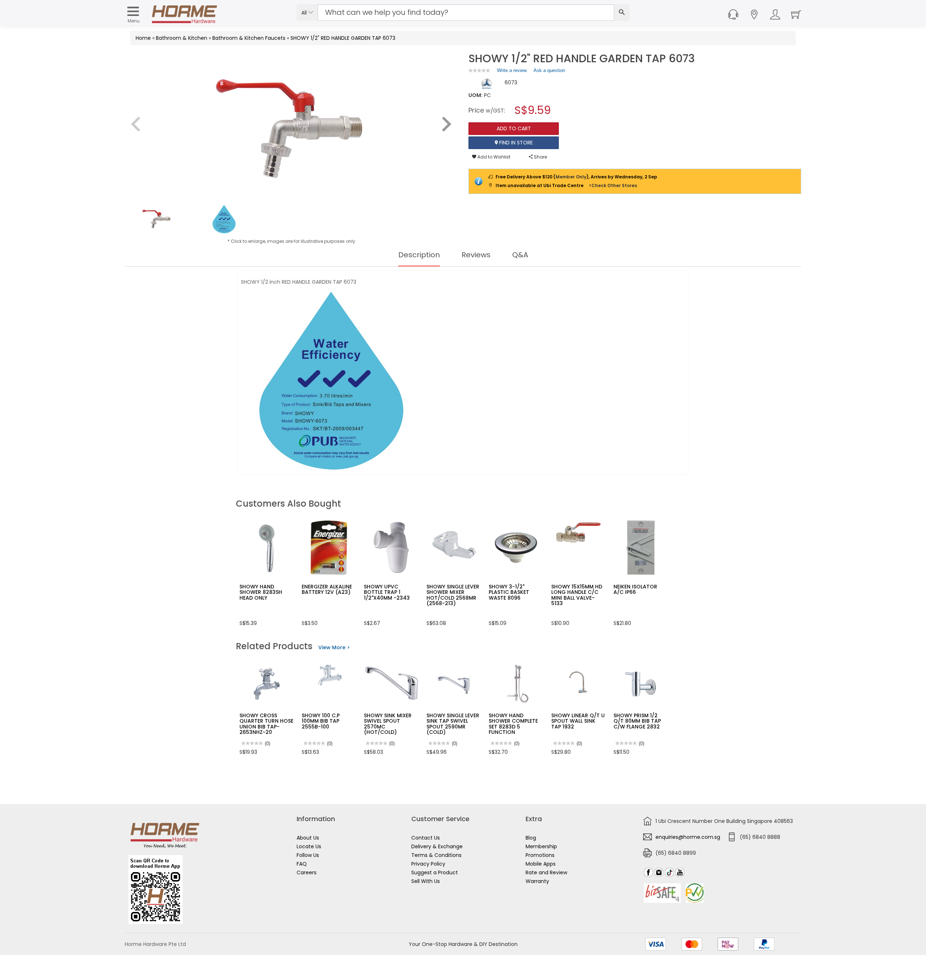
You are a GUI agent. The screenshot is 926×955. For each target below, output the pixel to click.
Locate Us (309, 846)
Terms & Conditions (436, 855)
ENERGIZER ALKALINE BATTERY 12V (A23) (327, 589)
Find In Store (515, 142)
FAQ (302, 863)
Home (143, 38)
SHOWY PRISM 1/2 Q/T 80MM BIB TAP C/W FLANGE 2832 (637, 721)
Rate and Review (546, 872)
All (304, 12)
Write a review (512, 72)
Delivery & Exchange (437, 846)
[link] (479, 70)
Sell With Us (425, 881)
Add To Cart (514, 128)
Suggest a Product (434, 872)
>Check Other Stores (613, 185)
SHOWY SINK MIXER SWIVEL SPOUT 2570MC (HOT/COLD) (388, 724)
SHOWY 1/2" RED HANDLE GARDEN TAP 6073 (342, 38)
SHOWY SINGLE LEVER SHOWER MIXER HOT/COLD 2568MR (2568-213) (452, 595)
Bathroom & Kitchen (181, 38)
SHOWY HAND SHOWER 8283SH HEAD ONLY (260, 592)
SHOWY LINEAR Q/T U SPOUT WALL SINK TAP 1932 (578, 721)
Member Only (571, 177)
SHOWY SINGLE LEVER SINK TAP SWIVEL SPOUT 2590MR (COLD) (452, 724)
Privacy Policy (428, 863)
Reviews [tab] (476, 255)
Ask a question (549, 70)
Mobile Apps (541, 863)
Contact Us (425, 837)
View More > (334, 647)
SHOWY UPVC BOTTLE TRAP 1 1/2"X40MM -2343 (387, 592)
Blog (531, 837)
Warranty (537, 881)
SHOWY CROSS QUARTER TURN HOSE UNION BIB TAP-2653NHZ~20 (266, 724)
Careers (307, 872)
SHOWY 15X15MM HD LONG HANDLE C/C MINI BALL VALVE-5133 (576, 595)
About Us (308, 837)
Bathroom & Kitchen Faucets (248, 38)
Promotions (540, 855)
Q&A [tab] (520, 255)
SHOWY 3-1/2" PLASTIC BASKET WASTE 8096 (509, 592)
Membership (541, 846)
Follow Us (308, 855)
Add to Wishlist (493, 157)
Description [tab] (419, 255)
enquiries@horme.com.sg (687, 837)
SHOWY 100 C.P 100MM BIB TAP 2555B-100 (321, 721)
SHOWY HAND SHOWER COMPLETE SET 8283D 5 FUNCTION (513, 724)
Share (540, 157)
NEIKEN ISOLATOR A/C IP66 (635, 589)
